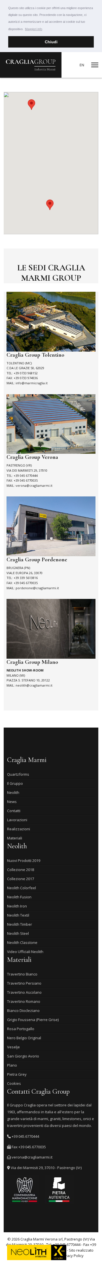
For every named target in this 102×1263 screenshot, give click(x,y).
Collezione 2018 (20, 869)
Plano (12, 1065)
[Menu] (94, 64)
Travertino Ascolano (24, 992)
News (12, 801)
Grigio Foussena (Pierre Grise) (33, 1019)
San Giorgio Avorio (23, 1056)
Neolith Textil (18, 915)
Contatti (13, 810)
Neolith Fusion (19, 896)
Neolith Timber (19, 924)
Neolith (13, 792)
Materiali (14, 838)
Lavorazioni (17, 819)
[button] (50, 204)
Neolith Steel (18, 933)
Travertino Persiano (24, 983)
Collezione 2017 (20, 878)
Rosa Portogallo (20, 1028)
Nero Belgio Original (24, 1037)
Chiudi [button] (51, 42)
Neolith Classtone (22, 942)
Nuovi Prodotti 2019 (23, 860)
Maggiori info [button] (33, 29)
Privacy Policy (72, 1255)
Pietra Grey (17, 1074)
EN (82, 64)
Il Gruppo (15, 783)
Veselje (13, 1047)
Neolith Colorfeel (21, 887)
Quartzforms (18, 774)
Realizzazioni (18, 828)
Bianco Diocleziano (23, 1010)
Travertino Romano (23, 1001)
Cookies (14, 1083)
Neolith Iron (17, 906)
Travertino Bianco (22, 974)
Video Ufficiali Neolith (25, 951)
